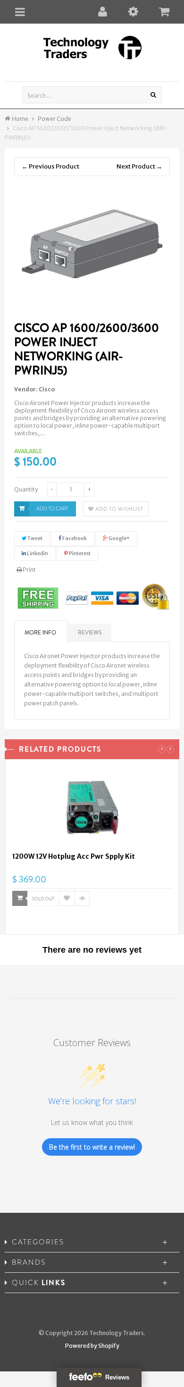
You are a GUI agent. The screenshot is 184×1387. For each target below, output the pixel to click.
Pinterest (79, 553)
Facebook (74, 538)
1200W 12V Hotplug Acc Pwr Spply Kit (73, 856)
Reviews (89, 632)
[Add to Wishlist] (67, 898)
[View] (82, 898)
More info (40, 632)
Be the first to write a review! (92, 1146)
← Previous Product (50, 166)
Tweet (34, 538)
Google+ (119, 538)
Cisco (47, 389)
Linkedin (37, 553)
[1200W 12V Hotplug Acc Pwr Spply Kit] (92, 809)
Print (29, 569)
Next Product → (139, 166)
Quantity (26, 489)
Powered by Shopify (92, 1345)
